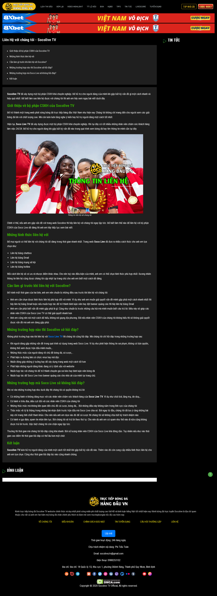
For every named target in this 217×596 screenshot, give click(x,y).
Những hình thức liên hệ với (22, 56)
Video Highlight (75, 6)
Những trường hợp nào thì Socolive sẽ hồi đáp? (31, 67)
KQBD (110, 6)
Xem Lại (60, 6)
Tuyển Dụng (155, 6)
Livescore (141, 6)
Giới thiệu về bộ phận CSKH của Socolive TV (30, 50)
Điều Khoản (68, 521)
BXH (102, 6)
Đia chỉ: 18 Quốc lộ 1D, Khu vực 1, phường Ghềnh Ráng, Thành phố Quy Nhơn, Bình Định (112, 566)
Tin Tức (128, 6)
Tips (118, 6)
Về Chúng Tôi (45, 521)
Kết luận (13, 78)
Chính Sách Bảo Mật (94, 521)
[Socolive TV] (19, 6)
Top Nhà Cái (189, 6)
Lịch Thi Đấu (47, 6)
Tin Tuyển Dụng (122, 521)
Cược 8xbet (205, 6)
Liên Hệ (174, 521)
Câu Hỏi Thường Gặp (150, 521)
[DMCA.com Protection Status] (108, 581)
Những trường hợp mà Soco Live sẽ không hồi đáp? (33, 73)
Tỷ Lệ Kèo (91, 6)
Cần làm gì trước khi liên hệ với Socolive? (28, 62)
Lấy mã (108, 533)
